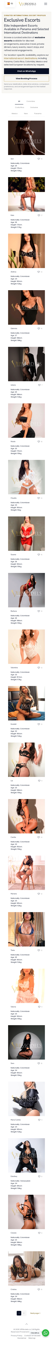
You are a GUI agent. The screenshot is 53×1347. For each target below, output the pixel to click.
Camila (13, 837)
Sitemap (32, 1338)
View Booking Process (26, 78)
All (19, 101)
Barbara (14, 611)
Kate (12, 215)
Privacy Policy (16, 1335)
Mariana (14, 894)
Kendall (13, 724)
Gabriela (14, 328)
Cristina (13, 1289)
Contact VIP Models (32, 1335)
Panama (37, 113)
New (26, 113)
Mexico (15, 113)
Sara (12, 1063)
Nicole (13, 441)
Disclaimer (21, 1338)
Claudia (13, 498)
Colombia (30, 101)
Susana (13, 554)
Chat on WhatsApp (26, 71)
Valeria (13, 1007)
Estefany (14, 1176)
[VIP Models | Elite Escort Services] (27, 4)
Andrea (13, 272)
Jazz (12, 159)
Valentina (14, 667)
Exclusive (34, 107)
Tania (13, 950)
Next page (34, 1313)
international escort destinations (20, 58)
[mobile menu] (45, 4)
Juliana (13, 385)
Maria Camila (16, 1120)
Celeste (13, 1233)
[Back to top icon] (26, 1324)
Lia (12, 781)
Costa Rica (19, 107)
